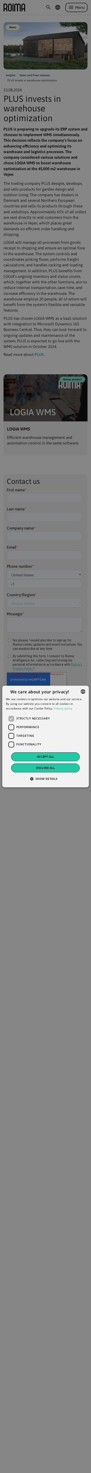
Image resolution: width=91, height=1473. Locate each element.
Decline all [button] (45, 768)
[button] (45, 778)
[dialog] (45, 736)
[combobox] (82, 691)
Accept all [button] (45, 757)
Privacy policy (63, 708)
